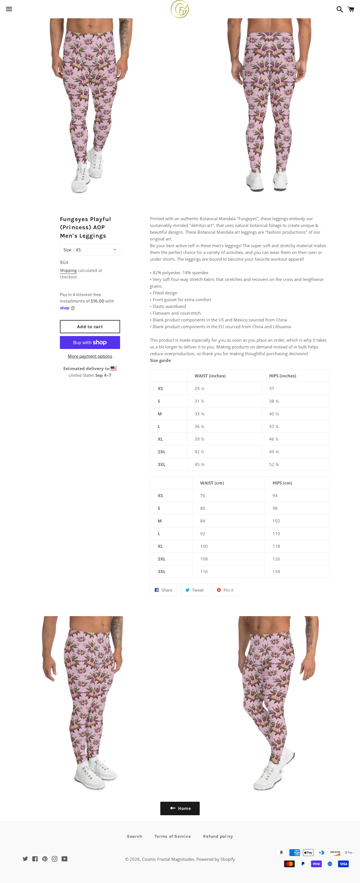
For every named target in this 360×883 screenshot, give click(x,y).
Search (134, 836)
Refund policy (218, 836)
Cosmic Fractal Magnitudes (168, 859)
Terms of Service (172, 836)
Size (67, 250)
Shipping (68, 270)
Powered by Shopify (215, 859)
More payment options (90, 356)
